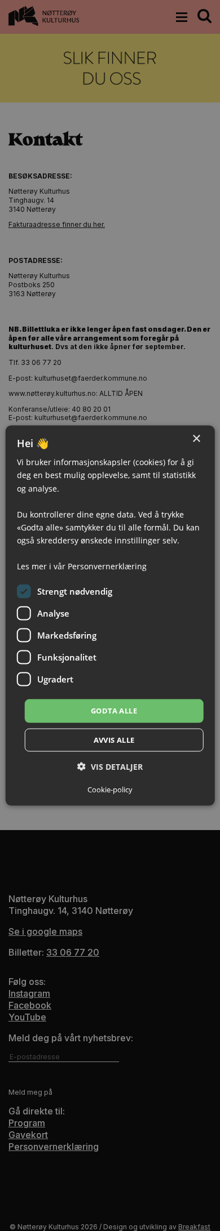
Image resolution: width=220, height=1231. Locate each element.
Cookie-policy (110, 789)
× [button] (196, 439)
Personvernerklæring (107, 566)
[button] (110, 766)
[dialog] (110, 616)
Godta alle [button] (114, 711)
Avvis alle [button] (114, 739)
